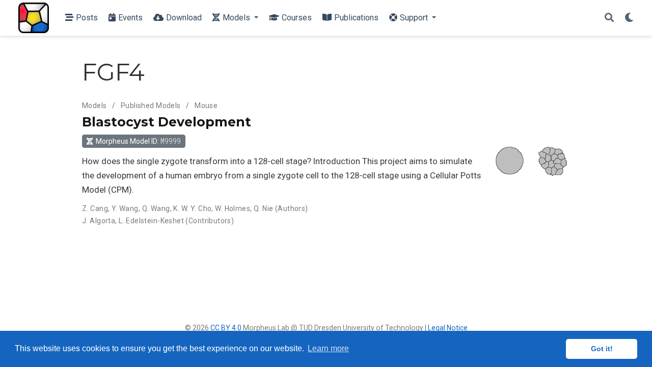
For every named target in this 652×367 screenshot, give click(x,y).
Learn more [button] (328, 348)
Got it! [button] (602, 349)
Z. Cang (95, 208)
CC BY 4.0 (225, 328)
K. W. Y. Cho (192, 208)
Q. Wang (156, 208)
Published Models (151, 105)
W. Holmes (232, 208)
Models (94, 105)
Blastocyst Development (166, 121)
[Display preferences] (629, 18)
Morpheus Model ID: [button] (138, 141)
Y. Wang (125, 208)
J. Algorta (98, 221)
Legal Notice (448, 328)
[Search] (609, 18)
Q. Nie (264, 208)
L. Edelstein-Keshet (151, 221)
